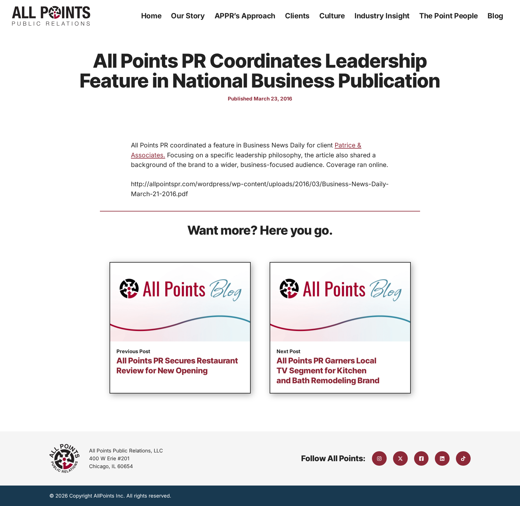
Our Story (188, 15)
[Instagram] (379, 458)
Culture (332, 15)
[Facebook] (421, 458)
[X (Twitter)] (400, 458)
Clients (297, 15)
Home (151, 15)
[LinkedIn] (442, 458)
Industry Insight (382, 15)
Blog (495, 15)
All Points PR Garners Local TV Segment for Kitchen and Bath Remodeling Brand (328, 370)
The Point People (448, 15)
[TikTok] (463, 458)
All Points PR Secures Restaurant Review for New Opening (177, 365)
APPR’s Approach (245, 15)
